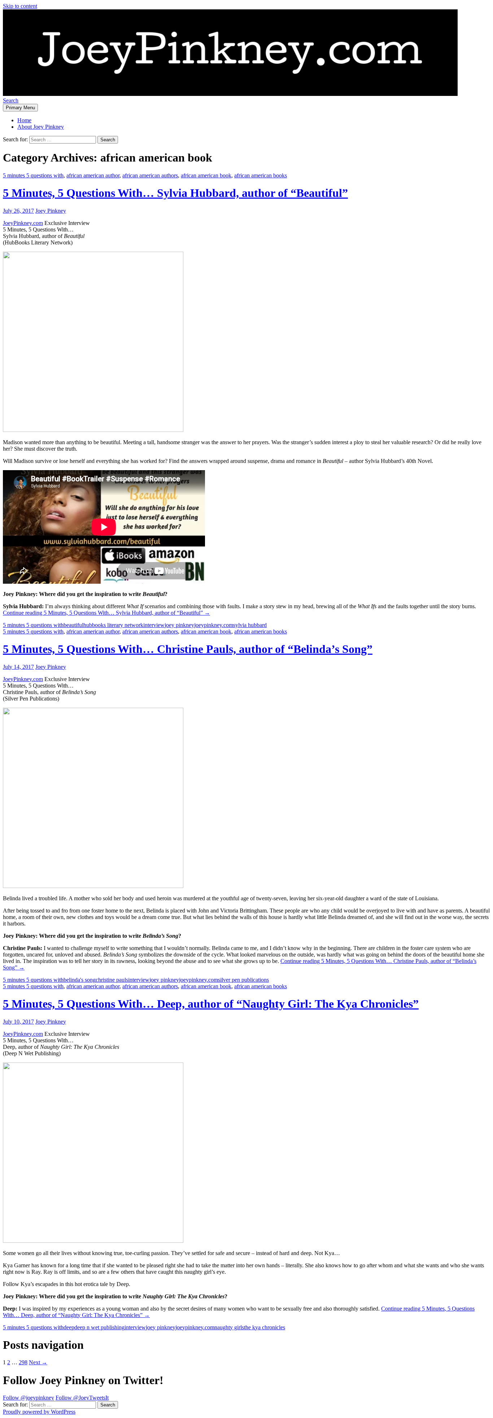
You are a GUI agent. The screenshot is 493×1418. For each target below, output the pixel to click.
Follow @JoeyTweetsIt (82, 1398)
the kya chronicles (264, 1327)
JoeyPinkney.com (23, 223)
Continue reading (106, 613)
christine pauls (112, 980)
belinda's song (80, 980)
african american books (260, 175)
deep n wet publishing (99, 1327)
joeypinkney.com (213, 625)
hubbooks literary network (113, 625)
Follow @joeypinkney (28, 1398)
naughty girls (229, 1327)
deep (69, 1327)
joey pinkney (179, 625)
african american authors (150, 175)
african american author (92, 175)
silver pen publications (243, 980)
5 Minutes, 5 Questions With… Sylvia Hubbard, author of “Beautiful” (175, 192)
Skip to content (20, 6)
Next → (38, 1362)
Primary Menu (20, 107)
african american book (206, 175)
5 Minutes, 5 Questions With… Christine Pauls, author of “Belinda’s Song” (187, 648)
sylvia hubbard (250, 625)
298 (23, 1362)
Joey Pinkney (50, 211)
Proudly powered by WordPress (39, 1412)
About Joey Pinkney (40, 127)
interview (154, 625)
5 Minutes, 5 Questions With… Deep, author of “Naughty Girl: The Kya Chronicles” (211, 1003)
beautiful (73, 625)
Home (24, 120)
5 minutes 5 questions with (33, 175)
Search (10, 100)
